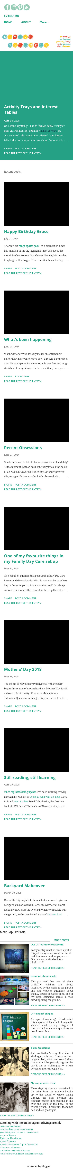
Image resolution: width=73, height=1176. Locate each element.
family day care (48, 130)
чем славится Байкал (10, 1125)
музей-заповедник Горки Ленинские (19, 1144)
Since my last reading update (20, 792)
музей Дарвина (8, 1141)
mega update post (28, 245)
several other (21, 801)
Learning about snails (43, 976)
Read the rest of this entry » (23, 153)
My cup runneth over (43, 1083)
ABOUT (26, 22)
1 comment (22, 376)
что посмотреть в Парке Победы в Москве (21, 1153)
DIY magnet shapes (42, 1013)
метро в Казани (8, 1135)
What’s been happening (28, 339)
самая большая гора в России (15, 1150)
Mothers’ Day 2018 (23, 669)
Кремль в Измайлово (10, 1138)
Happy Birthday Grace (26, 231)
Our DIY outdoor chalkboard (47, 944)
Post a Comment (25, 148)
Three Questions (40, 1047)
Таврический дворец (10, 1147)
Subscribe (11, 15)
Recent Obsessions (23, 447)
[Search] (59, 6)
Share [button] (8, 148)
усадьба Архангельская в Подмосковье (19, 1132)
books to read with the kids (45, 796)
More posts (61, 940)
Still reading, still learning (30, 777)
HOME (8, 22)
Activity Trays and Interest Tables (31, 109)
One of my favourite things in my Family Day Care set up (33, 558)
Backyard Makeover (24, 885)
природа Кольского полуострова (16, 1129)
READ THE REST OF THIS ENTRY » (48, 1005)
